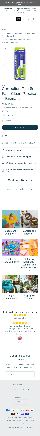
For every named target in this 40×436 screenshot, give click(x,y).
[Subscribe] (31, 374)
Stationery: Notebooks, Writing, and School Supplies (29, 263)
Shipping (14, 107)
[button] (4, 19)
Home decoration (9, 297)
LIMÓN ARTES (19, 417)
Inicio (4, 30)
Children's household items (10, 260)
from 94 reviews (20, 318)
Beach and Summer (10, 232)
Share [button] (6, 136)
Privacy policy (29, 420)
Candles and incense (29, 232)
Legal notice (29, 427)
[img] (20, 315)
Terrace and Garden (29, 297)
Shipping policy (28, 424)
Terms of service (14, 424)
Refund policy (17, 420)
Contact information (15, 427)
